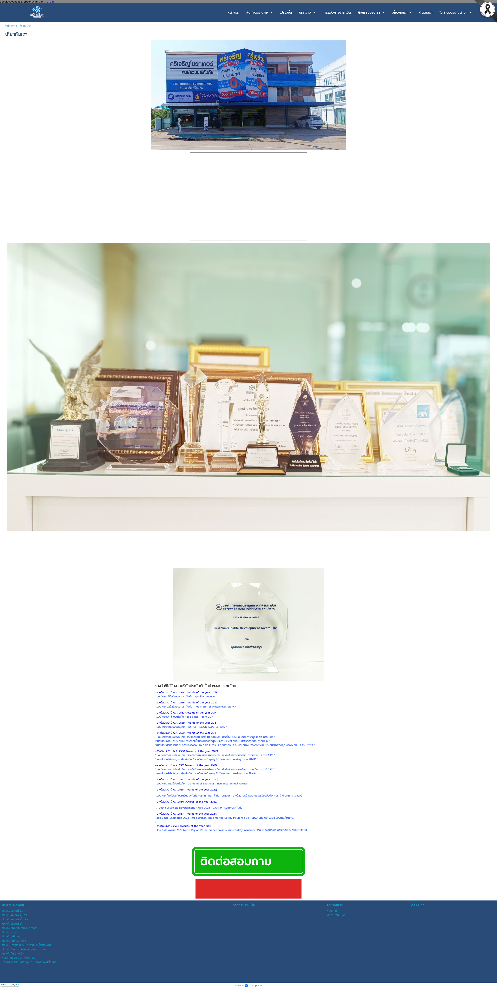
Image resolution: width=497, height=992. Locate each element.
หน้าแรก (10, 25)
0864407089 (47, 1)
